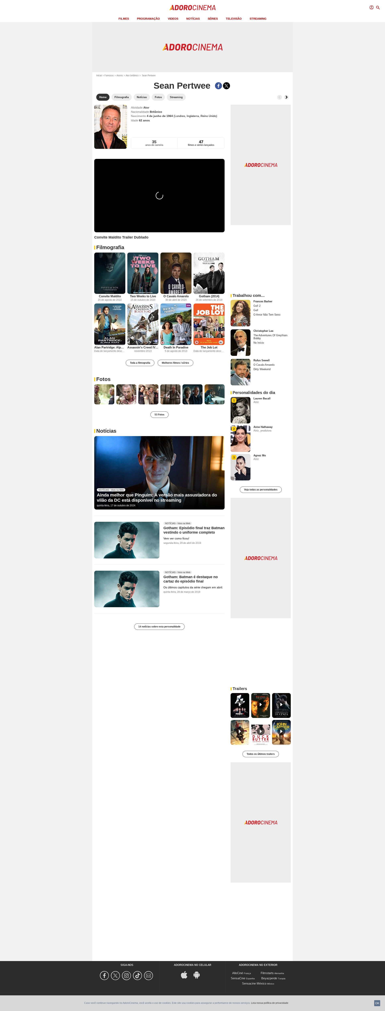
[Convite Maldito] (109, 273)
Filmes (124, 18)
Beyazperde (269, 978)
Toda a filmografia (140, 362)
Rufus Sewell (261, 360)
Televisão (234, 18)
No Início (258, 342)
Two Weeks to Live (143, 296)
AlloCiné (237, 973)
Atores (120, 75)
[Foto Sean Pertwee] (104, 394)
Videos (173, 18)
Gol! (255, 310)
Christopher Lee (263, 330)
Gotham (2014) (209, 296)
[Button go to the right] (286, 97)
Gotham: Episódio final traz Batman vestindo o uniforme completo (194, 530)
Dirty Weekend (262, 369)
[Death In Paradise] (175, 324)
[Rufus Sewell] (240, 372)
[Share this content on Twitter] (226, 85)
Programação (148, 18)
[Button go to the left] (279, 97)
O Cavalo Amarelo (176, 296)
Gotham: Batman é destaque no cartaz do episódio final (190, 579)
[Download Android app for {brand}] (199, 974)
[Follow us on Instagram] (127, 975)
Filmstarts (267, 973)
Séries (213, 18)
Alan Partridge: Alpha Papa (109, 347)
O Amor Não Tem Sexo (266, 314)
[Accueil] (192, 8)
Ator (146, 107)
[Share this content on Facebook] (218, 85)
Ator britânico (132, 75)
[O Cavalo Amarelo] (175, 273)
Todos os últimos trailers (261, 754)
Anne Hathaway (263, 426)
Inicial (99, 75)
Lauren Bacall (262, 398)
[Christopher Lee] (240, 342)
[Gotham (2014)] (209, 273)
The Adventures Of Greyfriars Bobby (270, 337)
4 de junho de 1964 (160, 116)
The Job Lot (209, 347)
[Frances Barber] (240, 313)
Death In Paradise (176, 347)
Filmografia (110, 247)
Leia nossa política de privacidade (269, 1003)
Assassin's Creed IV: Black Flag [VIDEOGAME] (142, 347)
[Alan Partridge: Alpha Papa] (109, 324)
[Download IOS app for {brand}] (186, 974)
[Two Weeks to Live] (142, 273)
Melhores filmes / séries (175, 362)
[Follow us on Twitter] (116, 975)
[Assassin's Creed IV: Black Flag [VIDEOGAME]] (142, 324)
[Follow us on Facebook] (105, 975)
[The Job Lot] (209, 324)
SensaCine (238, 978)
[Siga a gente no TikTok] (138, 975)
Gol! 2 (256, 305)
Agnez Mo (259, 455)
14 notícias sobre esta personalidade (159, 626)
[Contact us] (149, 975)
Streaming (258, 18)
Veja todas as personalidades (261, 489)
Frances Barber (262, 301)
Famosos (109, 75)
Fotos (103, 379)
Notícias (193, 18)
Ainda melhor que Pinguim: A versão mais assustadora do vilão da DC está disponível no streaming (157, 497)
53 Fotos (159, 414)
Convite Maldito (110, 296)
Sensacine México (254, 983)
